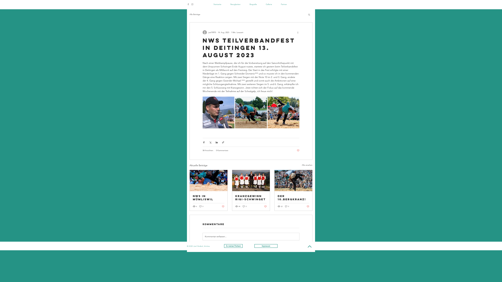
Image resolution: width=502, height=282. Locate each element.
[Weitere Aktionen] (297, 32)
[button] (309, 14)
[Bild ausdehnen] (218, 112)
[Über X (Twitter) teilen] (210, 142)
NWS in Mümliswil (203, 197)
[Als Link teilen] (223, 142)
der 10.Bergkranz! (292, 197)
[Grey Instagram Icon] (192, 4)
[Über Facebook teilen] (204, 142)
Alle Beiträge (195, 14)
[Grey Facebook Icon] (188, 4)
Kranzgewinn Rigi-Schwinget (250, 197)
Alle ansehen (307, 165)
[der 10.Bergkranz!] (293, 180)
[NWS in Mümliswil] (208, 180)
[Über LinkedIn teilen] (216, 142)
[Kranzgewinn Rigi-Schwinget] (251, 180)
